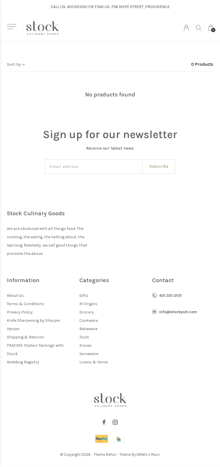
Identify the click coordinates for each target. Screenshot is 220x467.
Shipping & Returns (25, 337)
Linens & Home (93, 362)
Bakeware (88, 328)
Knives (85, 345)
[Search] (198, 27)
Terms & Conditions (25, 303)
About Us (15, 295)
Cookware (88, 320)
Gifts (83, 295)
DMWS (142, 454)
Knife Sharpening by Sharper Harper (33, 324)
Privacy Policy (20, 312)
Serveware (88, 353)
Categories (94, 280)
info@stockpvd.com (178, 311)
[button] (12, 27)
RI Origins (88, 303)
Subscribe (158, 166)
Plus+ (155, 454)
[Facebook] (104, 422)
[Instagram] (115, 422)
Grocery (86, 312)
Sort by (14, 64)
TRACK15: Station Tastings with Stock (35, 349)
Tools (84, 337)
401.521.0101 (170, 295)
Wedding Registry (23, 362)
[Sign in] (186, 27)
